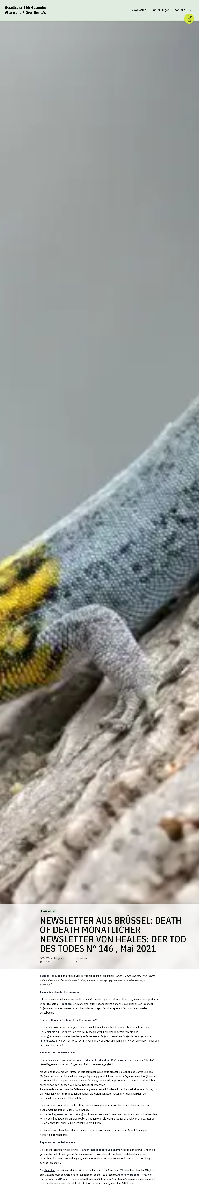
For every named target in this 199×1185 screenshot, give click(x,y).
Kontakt (179, 10)
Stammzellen (49, 1040)
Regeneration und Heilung (67, 1114)
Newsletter (138, 10)
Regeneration (68, 1003)
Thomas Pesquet (50, 975)
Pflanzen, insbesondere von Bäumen (100, 1149)
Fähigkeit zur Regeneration (60, 1031)
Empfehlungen (160, 10)
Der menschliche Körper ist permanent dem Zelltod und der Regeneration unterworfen (91, 1060)
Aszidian (49, 1170)
